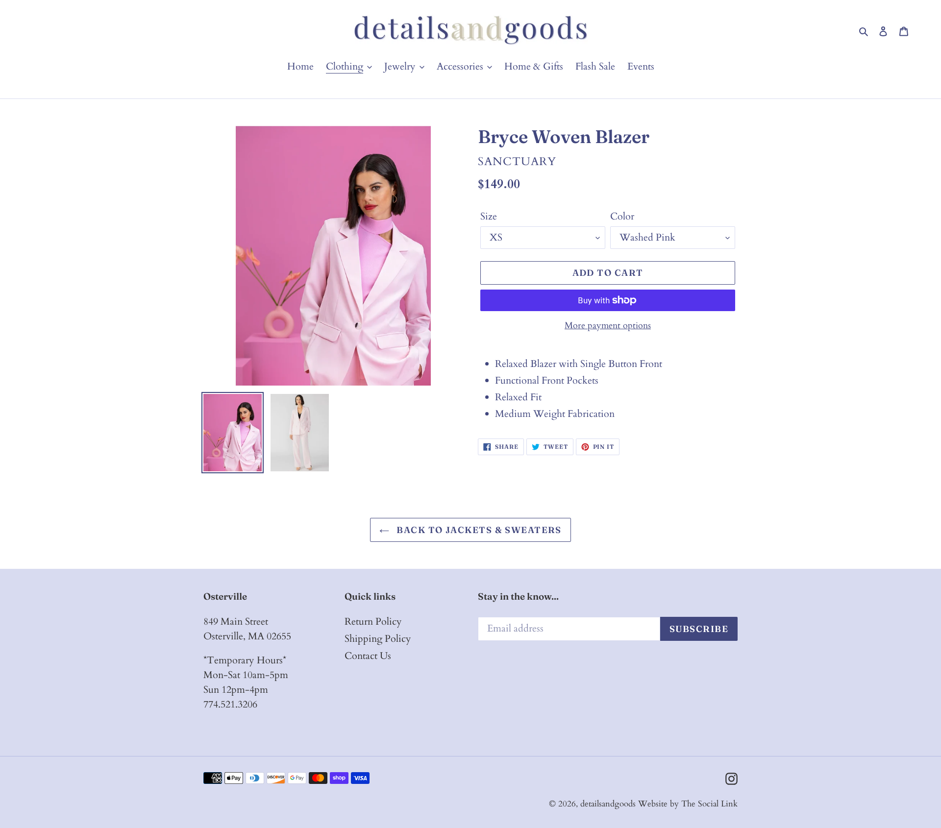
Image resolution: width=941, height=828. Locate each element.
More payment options (608, 325)
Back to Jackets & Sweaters (478, 530)
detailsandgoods (608, 803)
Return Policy (373, 621)
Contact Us (368, 655)
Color (622, 216)
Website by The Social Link (688, 803)
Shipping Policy (378, 638)
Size (488, 216)
